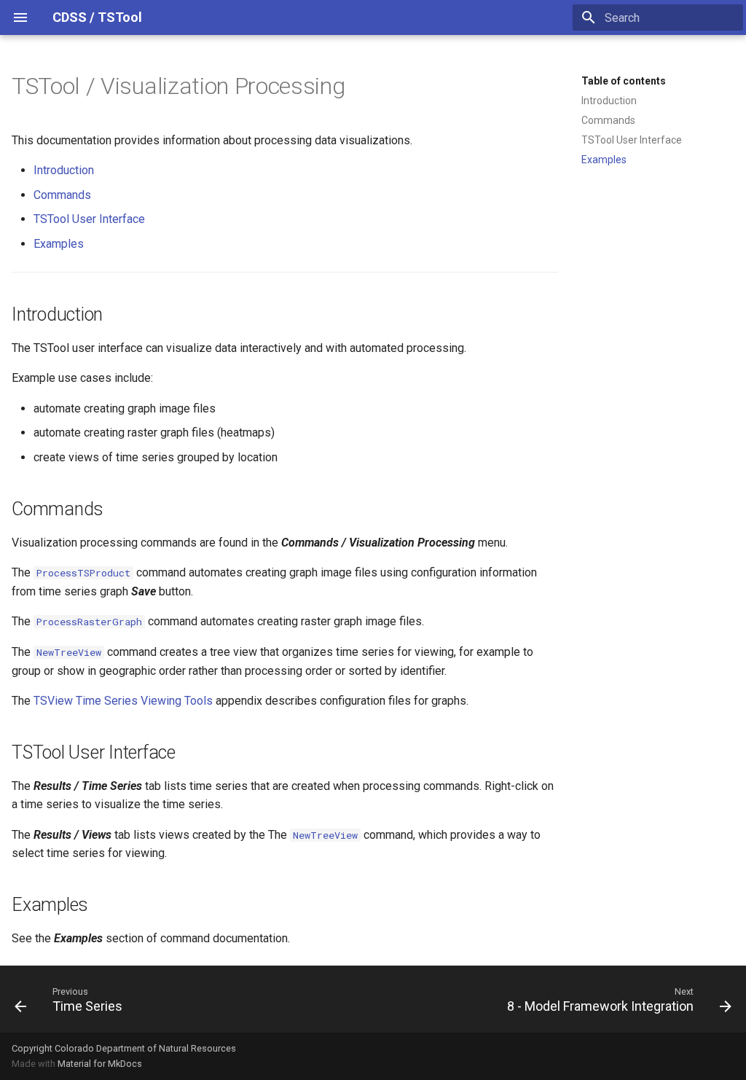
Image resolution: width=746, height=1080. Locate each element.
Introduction (609, 100)
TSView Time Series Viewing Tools (123, 701)
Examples (604, 159)
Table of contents (623, 81)
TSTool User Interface (631, 140)
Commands (608, 120)
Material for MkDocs (100, 1063)
